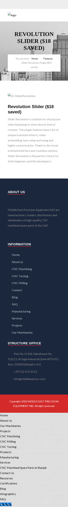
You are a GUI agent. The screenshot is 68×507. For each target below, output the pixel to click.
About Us (6, 420)
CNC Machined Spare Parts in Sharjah (23, 467)
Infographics (8, 494)
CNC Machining (22, 269)
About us (17, 262)
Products (5, 452)
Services (17, 318)
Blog (15, 297)
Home (35, 58)
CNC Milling (20, 283)
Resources (6, 478)
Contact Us (7, 473)
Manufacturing (21, 311)
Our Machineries (22, 332)
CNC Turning (20, 276)
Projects (17, 325)
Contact (17, 290)
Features (48, 58)
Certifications (8, 483)
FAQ (15, 304)
